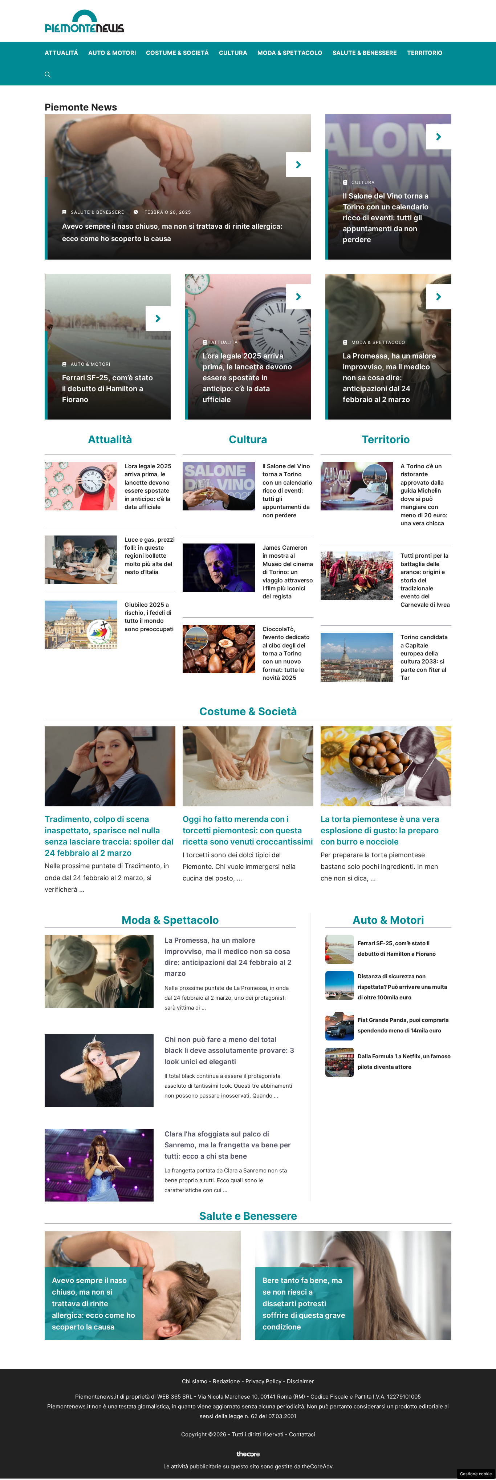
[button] (48, 74)
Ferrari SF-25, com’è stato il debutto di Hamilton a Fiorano (107, 388)
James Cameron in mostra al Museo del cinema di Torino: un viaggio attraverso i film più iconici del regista (288, 572)
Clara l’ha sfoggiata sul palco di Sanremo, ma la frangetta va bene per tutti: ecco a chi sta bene (227, 1145)
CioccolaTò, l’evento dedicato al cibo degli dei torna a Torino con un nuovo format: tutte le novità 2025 (286, 653)
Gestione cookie (476, 1473)
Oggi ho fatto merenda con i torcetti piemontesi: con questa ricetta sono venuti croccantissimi (248, 830)
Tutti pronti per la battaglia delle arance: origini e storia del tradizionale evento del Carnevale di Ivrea (425, 580)
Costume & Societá (177, 52)
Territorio (425, 52)
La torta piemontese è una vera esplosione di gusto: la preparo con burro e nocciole (380, 830)
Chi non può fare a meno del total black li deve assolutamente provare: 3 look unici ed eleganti (229, 1050)
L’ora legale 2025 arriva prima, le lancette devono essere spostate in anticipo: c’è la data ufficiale (247, 378)
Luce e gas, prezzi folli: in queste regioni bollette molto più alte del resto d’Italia (150, 556)
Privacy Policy (263, 1381)
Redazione (226, 1381)
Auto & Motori (112, 52)
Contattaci (302, 1434)
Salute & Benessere (365, 52)
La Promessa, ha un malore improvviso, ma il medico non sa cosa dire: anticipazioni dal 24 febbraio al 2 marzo (389, 378)
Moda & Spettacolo (289, 52)
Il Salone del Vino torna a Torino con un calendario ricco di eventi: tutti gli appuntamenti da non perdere (385, 218)
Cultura (233, 52)
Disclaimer (300, 1381)
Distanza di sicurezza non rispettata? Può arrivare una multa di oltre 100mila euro (402, 987)
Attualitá (61, 52)
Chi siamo (194, 1381)
